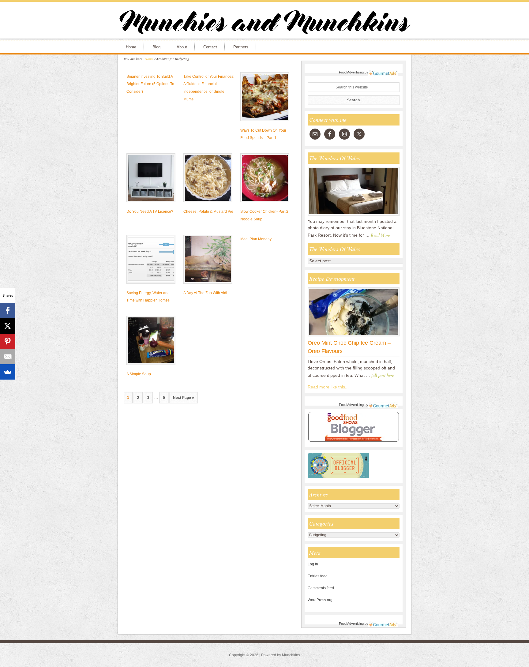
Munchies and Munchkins (264, 23)
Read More (380, 235)
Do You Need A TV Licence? (149, 211)
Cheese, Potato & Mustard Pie (208, 211)
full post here (382, 375)
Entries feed (318, 576)
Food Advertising (351, 72)
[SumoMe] (7, 372)
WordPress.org (320, 600)
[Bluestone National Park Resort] (354, 215)
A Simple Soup (138, 374)
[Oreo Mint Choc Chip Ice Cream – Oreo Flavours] (354, 336)
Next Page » (183, 397)
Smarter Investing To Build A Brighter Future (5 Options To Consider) (150, 84)
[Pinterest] (7, 341)
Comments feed (321, 588)
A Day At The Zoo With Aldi (205, 293)
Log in (313, 564)
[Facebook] (7, 310)
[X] (7, 326)
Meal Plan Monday (256, 239)
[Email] (7, 356)
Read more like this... (328, 386)
